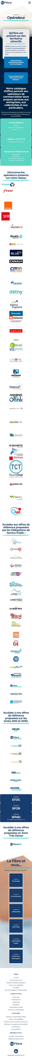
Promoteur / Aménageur (16, 1010)
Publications (16, 1027)
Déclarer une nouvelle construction (16, 1022)
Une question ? (16, 1029)
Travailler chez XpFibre (16, 1036)
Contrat (16, 799)
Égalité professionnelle (16, 1039)
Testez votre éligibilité (16, 985)
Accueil (16, 977)
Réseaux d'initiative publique (16, 982)
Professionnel (16, 999)
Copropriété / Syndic (16, 1007)
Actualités (16, 987)
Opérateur (16, 1005)
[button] (29, 2)
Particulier (16, 997)
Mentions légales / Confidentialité (16, 990)
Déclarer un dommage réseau (16, 1017)
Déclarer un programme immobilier (16, 1024)
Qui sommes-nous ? (16, 980)
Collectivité (16, 1002)
